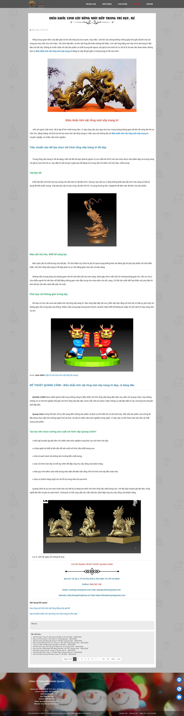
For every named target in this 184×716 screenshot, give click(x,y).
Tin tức (136, 4)
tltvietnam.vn (86, 713)
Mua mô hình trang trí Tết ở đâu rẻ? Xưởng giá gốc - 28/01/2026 (55, 639)
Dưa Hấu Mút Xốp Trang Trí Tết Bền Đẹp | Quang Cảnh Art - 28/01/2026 (57, 652)
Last (118, 659)
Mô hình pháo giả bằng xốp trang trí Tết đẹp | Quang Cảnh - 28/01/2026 (57, 641)
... (99, 659)
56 (108, 659)
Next (113, 659)
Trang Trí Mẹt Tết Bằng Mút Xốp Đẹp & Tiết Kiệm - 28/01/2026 (54, 644)
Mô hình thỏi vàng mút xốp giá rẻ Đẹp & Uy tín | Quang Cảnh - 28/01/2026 (58, 646)
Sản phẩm (122, 4)
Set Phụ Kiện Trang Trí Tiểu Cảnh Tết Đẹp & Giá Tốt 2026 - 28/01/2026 (57, 637)
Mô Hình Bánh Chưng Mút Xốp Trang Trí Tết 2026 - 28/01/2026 (54, 654)
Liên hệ (149, 4)
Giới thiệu (107, 4)
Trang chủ (91, 4)
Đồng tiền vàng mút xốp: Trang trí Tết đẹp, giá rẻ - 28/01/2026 (54, 650)
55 (104, 659)
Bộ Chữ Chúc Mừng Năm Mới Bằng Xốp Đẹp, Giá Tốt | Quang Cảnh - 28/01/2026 (60, 648)
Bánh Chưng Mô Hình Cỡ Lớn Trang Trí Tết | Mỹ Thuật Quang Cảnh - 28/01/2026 (60, 643)
